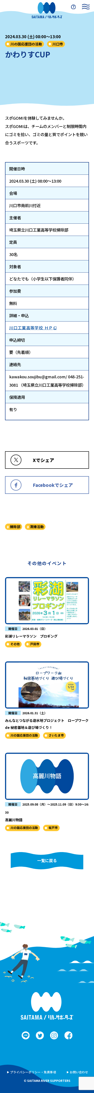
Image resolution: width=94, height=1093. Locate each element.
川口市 (57, 44)
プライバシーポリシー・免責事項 (33, 1072)
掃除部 (15, 526)
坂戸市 (53, 827)
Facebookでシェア (53, 485)
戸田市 (34, 644)
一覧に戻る (47, 860)
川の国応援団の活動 (26, 44)
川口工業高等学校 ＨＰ (31, 327)
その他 (15, 644)
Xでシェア (43, 460)
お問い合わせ (79, 1072)
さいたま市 (56, 735)
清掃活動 (37, 526)
